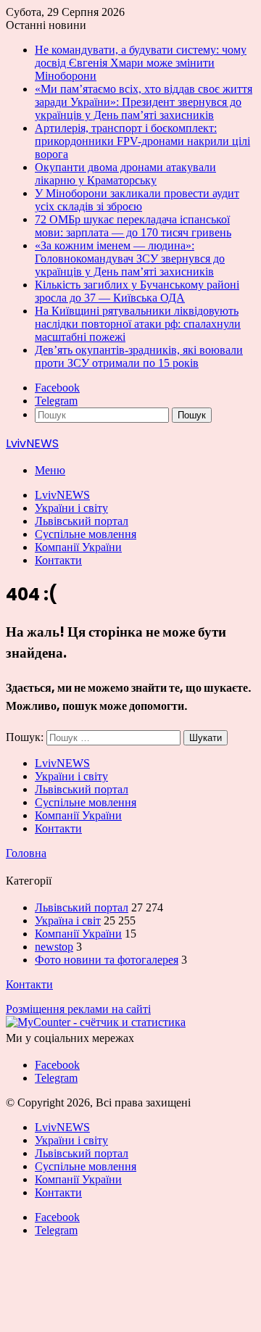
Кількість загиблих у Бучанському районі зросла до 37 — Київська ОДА (137, 291)
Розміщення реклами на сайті (78, 1009)
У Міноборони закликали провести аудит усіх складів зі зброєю (137, 199)
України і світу (71, 508)
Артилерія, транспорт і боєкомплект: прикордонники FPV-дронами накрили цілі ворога (142, 141)
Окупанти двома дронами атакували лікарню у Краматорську (125, 173)
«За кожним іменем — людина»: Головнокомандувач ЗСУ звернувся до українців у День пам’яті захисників (130, 258)
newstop (54, 946)
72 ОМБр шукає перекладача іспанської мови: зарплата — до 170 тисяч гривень (133, 226)
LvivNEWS (62, 495)
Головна (26, 853)
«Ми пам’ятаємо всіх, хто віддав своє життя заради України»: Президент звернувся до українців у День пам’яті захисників (143, 102)
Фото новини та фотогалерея (106, 960)
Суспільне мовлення (85, 534)
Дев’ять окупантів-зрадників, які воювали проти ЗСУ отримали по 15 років (139, 356)
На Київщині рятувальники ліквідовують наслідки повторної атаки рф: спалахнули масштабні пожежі (138, 324)
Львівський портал (81, 521)
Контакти (58, 560)
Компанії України (78, 547)
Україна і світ (68, 920)
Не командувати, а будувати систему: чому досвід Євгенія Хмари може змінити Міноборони (140, 63)
